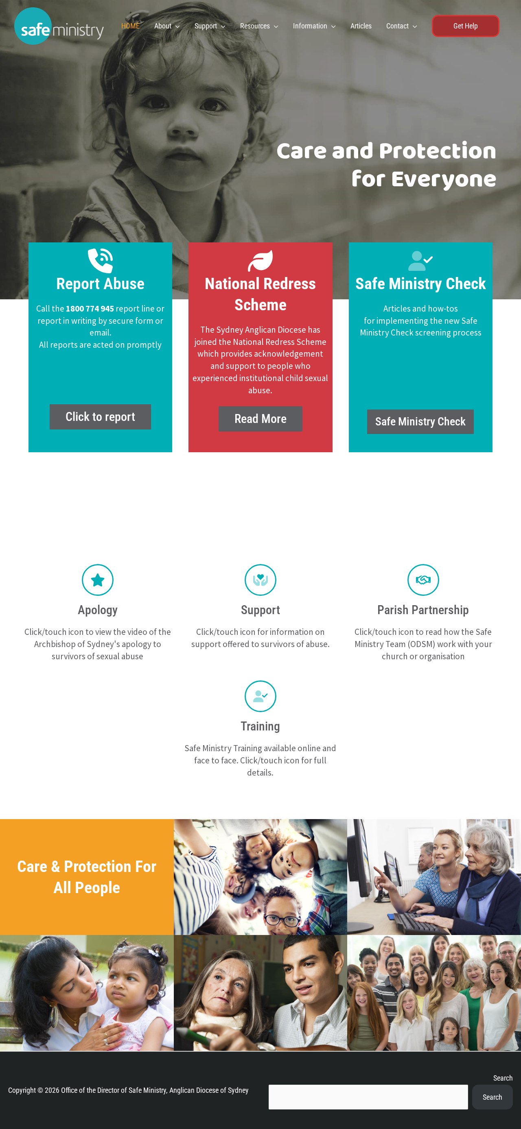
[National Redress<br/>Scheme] (260, 260)
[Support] (260, 580)
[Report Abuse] (100, 260)
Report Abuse (100, 283)
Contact (397, 26)
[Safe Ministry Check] (420, 260)
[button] (465, 26)
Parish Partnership (423, 610)
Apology (98, 610)
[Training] (260, 696)
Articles (361, 26)
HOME (130, 26)
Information (310, 26)
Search (503, 1078)
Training (260, 726)
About (162, 26)
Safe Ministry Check (420, 283)
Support (206, 26)
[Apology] (98, 580)
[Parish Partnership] (423, 580)
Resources (255, 26)
